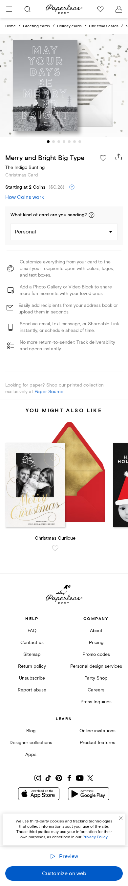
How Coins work (24, 197)
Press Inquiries (96, 702)
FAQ (32, 630)
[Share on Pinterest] (59, 778)
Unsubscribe (32, 678)
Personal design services (96, 666)
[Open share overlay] (119, 157)
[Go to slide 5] (69, 141)
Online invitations (97, 731)
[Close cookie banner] (121, 818)
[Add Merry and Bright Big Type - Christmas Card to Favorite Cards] (103, 158)
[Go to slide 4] (64, 141)
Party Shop (96, 678)
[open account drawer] (119, 9)
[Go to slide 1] (48, 141)
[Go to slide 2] (53, 141)
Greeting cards (36, 26)
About (96, 630)
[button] (91, 215)
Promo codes (96, 654)
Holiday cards (69, 26)
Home (10, 26)
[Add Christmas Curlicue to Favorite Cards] (55, 548)
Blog (30, 731)
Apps (30, 754)
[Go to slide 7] (79, 141)
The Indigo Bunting (25, 167)
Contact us (32, 642)
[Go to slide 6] (74, 141)
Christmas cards (103, 26)
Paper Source (48, 391)
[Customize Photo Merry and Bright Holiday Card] (64, 85)
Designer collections (31, 742)
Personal (25, 231)
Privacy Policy (94, 837)
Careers (96, 690)
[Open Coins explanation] (72, 187)
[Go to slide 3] (58, 141)
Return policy (32, 666)
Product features (97, 742)
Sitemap (32, 654)
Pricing (96, 642)
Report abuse (32, 690)
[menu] (9, 9)
